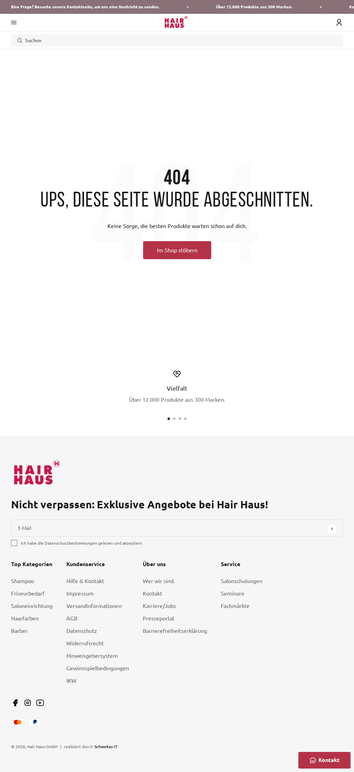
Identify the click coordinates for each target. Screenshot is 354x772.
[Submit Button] (332, 529)
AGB (71, 618)
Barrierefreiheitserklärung (175, 631)
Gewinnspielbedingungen (97, 668)
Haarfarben (25, 618)
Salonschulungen (241, 581)
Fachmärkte (235, 606)
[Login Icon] (339, 22)
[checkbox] (14, 543)
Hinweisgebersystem (92, 656)
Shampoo (22, 581)
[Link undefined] (15, 703)
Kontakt (152, 593)
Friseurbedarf (28, 593)
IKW (71, 681)
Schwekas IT (106, 746)
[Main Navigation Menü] (14, 22)
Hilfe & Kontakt (85, 581)
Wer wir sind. (159, 581)
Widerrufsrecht (85, 643)
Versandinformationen (94, 606)
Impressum (80, 593)
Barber (19, 631)
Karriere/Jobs (159, 606)
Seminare (232, 593)
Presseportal (158, 618)
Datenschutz (81, 631)
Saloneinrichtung (32, 606)
